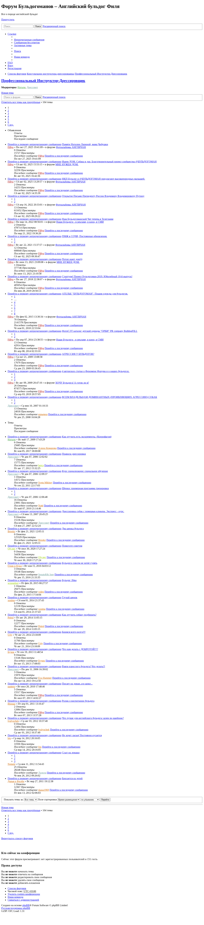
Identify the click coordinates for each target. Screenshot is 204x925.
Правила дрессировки (74, 454)
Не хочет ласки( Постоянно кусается (82, 735)
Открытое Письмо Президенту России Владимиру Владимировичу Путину (103, 196)
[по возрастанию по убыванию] (89, 799)
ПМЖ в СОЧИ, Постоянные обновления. (84, 236)
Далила (42, 772)
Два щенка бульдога (73, 528)
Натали (22, 87)
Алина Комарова (47, 448)
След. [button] (11, 125)
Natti (40, 505)
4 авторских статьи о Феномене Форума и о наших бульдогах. (95, 371)
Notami (11, 764)
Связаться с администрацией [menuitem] (23, 900)
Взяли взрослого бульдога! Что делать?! (83, 666)
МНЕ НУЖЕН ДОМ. (66, 164)
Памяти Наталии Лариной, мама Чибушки (85, 144)
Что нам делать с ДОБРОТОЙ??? (80, 649)
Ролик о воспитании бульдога (78, 701)
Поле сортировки (48, 799)
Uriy (10, 634)
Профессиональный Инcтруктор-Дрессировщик (43, 81)
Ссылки (12, 34)
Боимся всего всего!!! (73, 632)
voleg (41, 591)
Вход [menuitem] (10, 65)
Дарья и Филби (16, 781)
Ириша (11, 703)
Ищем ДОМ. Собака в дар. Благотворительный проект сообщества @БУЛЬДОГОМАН (109, 161)
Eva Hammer (45, 678)
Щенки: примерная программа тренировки (85, 488)
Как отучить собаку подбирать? (79, 614)
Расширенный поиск (54, 26)
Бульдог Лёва (69, 580)
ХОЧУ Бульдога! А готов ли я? (72, 382)
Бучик (11, 652)
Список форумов (17, 888)
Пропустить (7, 19)
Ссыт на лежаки (71, 752)
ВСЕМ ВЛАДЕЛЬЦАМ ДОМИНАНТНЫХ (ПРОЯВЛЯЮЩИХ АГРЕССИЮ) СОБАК (109, 397)
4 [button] (8, 116)
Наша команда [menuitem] (22, 57)
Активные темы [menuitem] (23, 45)
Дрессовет (32, 87)
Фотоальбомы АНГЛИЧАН (71, 147)
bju (9, 738)
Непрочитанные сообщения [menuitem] (29, 39)
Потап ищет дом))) (72, 259)
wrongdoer (13, 583)
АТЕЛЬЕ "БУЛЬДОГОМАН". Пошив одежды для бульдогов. (95, 293)
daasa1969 (43, 790)
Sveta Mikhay (45, 482)
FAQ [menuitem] (10, 62)
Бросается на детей (72, 778)
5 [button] (8, 119)
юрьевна (42, 414)
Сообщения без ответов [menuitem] (27, 42)
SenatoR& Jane (46, 574)
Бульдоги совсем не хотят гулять (79, 563)
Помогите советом (72, 545)
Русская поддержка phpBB (15, 908)
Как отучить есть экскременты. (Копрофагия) (86, 436)
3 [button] (8, 113)
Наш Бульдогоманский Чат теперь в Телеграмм (87, 219)
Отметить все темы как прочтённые (20, 102)
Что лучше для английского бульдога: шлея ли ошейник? (93, 718)
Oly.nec (11, 548)
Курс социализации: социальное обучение (85, 471)
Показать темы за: (14, 799)
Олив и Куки (15, 566)
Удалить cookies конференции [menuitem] (24, 894)
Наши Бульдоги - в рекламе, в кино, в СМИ (80, 222)
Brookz (11, 531)
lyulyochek (13, 721)
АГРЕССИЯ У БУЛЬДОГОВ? (78, 354)
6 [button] (8, 122)
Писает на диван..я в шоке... (77, 683)
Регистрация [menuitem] (14, 68)
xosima (11, 600)
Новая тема (7, 92)
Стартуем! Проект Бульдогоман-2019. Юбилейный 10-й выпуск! (97, 276)
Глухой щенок (69, 597)
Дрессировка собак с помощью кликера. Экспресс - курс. (93, 511)
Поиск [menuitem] (17, 51)
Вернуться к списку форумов (17, 838)
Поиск (38, 26)
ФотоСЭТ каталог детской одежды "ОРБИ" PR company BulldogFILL (99, 331)
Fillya (10, 147)
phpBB (26, 905)
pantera (11, 686)
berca (41, 465)
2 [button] (8, 110)
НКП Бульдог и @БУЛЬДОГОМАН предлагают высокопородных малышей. (103, 178)
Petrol (11, 617)
